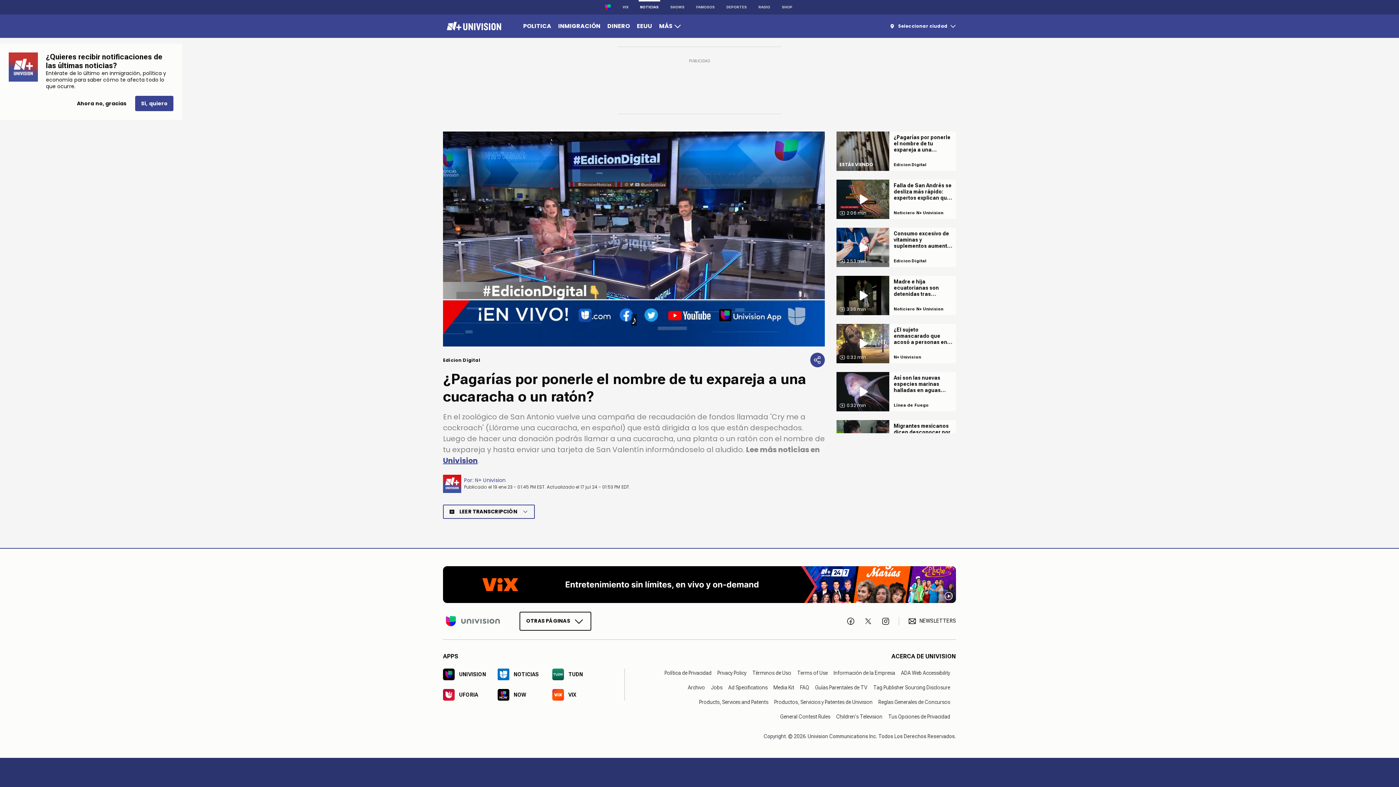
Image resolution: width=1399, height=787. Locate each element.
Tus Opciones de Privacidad (919, 716)
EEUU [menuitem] (644, 26)
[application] (634, 239)
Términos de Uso (771, 673)
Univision (460, 460)
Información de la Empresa (864, 673)
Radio (764, 7)
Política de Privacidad (688, 673)
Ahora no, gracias (101, 103)
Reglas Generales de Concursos (914, 702)
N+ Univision (490, 480)
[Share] (817, 360)
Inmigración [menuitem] (579, 26)
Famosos (705, 7)
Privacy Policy (731, 673)
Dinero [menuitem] (618, 26)
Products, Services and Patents (733, 702)
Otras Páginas (548, 620)
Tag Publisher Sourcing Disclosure (911, 687)
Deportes (736, 7)
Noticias (649, 7)
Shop (787, 7)
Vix (625, 7)
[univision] (473, 26)
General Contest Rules (805, 716)
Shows (677, 7)
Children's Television (859, 716)
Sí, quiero (154, 103)
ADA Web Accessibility (925, 673)
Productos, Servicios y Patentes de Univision (823, 702)
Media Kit (783, 687)
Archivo (696, 687)
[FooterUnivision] (473, 620)
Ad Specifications (748, 687)
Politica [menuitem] (537, 26)
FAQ (804, 687)
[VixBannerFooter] (699, 584)
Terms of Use (812, 673)
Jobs (716, 687)
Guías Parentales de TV (841, 687)
